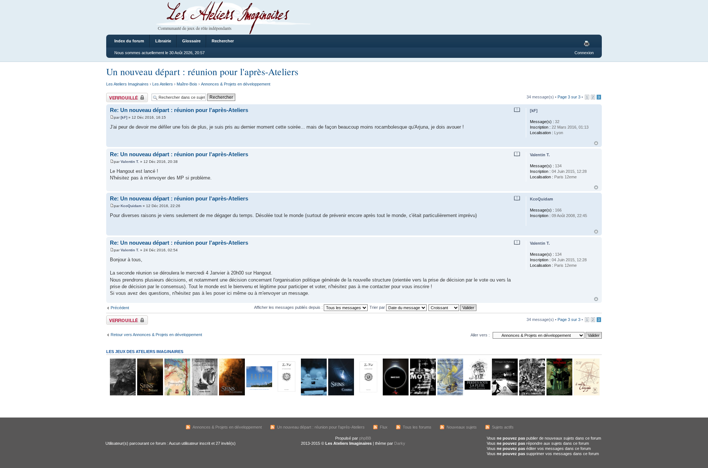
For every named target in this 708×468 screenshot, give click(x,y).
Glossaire (191, 41)
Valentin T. (130, 162)
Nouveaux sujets (462, 427)
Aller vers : (480, 335)
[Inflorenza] (559, 394)
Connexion (584, 52)
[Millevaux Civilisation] (531, 394)
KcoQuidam (131, 206)
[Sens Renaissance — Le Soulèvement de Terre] (231, 394)
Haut (596, 143)
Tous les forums (417, 427)
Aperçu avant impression (588, 44)
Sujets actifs (503, 427)
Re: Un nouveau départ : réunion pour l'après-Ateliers (179, 110)
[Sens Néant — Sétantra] (149, 394)
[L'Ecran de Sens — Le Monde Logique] (122, 394)
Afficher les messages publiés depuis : (289, 307)
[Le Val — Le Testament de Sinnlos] (286, 394)
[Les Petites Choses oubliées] (313, 394)
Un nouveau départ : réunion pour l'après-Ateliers (202, 71)
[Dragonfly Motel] (422, 394)
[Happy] (259, 394)
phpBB (365, 438)
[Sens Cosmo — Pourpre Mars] (340, 394)
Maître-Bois (187, 84)
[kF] (124, 117)
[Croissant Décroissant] (452, 307)
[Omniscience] (395, 394)
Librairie (163, 41)
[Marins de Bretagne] (450, 394)
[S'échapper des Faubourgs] (504, 394)
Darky (399, 443)
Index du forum (129, 41)
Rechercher (223, 41)
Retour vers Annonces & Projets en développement (156, 334)
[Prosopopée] (177, 394)
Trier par (377, 307)
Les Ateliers (162, 84)
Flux (384, 427)
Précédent (120, 307)
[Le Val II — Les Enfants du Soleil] (368, 394)
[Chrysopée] (586, 394)
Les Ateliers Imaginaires (127, 84)
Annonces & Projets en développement (235, 84)
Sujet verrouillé (119, 95)
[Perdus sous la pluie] (477, 394)
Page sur (569, 97)
